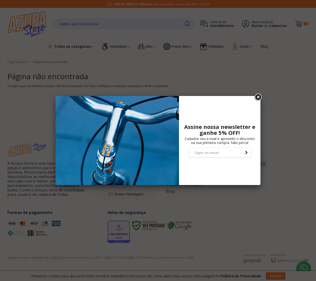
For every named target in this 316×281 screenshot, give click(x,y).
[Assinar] (246, 153)
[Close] (258, 97)
